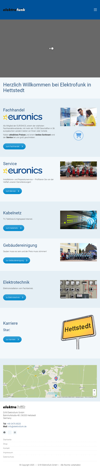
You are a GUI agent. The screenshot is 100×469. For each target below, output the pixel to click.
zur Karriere (10, 339)
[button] (95, 9)
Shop (5, 444)
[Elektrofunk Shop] (78, 135)
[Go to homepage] (14, 9)
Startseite (7, 439)
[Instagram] (15, 432)
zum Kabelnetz (12, 228)
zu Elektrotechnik (13, 297)
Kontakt (6, 448)
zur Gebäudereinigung (15, 260)
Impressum (8, 452)
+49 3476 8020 (14, 424)
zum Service (10, 191)
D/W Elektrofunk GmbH (48, 465)
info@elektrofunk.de (17, 426)
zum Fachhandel (12, 146)
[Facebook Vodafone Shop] (10, 432)
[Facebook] (4, 432)
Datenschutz (8, 457)
